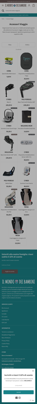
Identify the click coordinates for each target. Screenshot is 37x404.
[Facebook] (17, 398)
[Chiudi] (33, 371)
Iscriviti (19, 392)
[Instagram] (19, 398)
